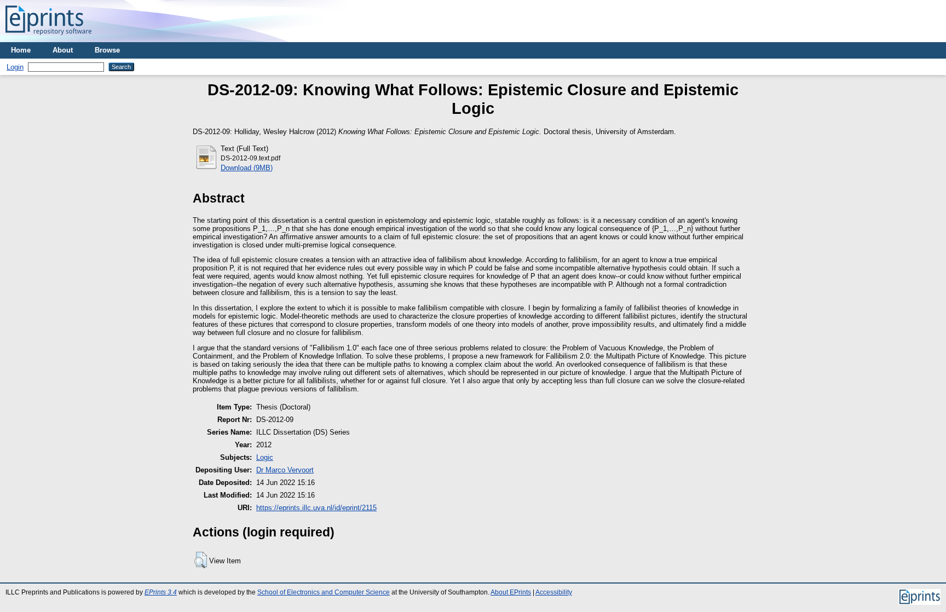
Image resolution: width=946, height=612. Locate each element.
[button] (200, 560)
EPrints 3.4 (161, 592)
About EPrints (511, 592)
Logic (264, 457)
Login (15, 67)
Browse (107, 50)
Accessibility (553, 592)
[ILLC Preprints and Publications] (48, 38)
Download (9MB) (247, 168)
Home (21, 50)
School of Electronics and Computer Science (323, 592)
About (63, 50)
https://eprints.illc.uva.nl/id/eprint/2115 (316, 508)
